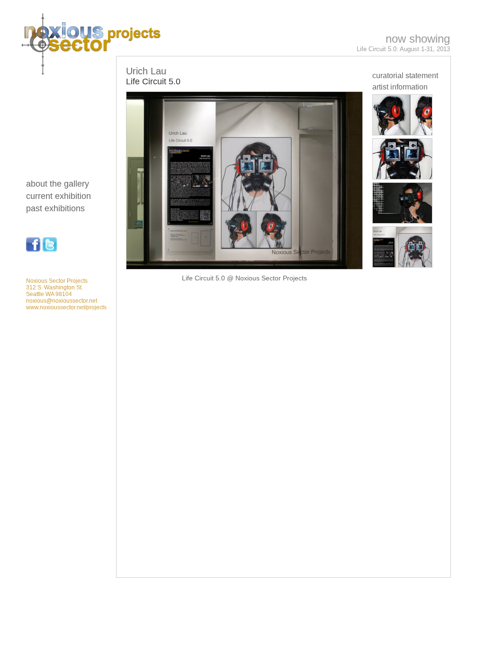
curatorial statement (405, 76)
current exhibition (58, 196)
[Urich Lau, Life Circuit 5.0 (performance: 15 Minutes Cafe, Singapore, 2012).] (402, 221)
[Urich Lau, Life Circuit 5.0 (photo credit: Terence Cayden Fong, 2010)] (402, 133)
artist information (400, 87)
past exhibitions (55, 208)
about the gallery (57, 184)
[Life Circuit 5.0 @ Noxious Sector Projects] (402, 265)
